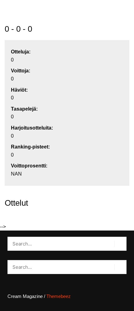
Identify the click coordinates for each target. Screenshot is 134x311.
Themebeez (58, 296)
